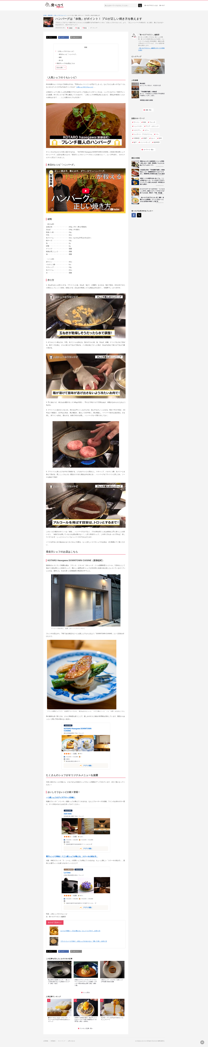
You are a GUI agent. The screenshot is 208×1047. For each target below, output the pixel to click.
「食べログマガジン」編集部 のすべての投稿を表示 (151, 49)
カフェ (147, 130)
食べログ (162, 5)
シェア (62, 37)
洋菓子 (145, 138)
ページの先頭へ (202, 1042)
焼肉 (144, 122)
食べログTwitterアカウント (139, 215)
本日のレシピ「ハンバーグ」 (68, 54)
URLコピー (76, 37)
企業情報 (45, 1041)
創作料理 (156, 142)
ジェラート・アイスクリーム (143, 134)
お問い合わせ (71, 1041)
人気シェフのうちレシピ (84, 87)
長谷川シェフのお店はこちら (66, 63)
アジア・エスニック (152, 126)
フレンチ (94, 28)
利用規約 (53, 1041)
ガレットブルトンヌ (75, 628)
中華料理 (136, 138)
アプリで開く (78, 765)
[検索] (140, 5)
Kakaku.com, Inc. (141, 1041)
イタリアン (137, 130)
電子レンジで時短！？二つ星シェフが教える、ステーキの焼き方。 (72, 856)
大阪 (78, 28)
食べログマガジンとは (151, 5)
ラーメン (136, 122)
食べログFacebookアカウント (134, 215)
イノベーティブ (145, 142)
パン (157, 134)
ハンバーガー (138, 126)
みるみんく (118, 711)
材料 (60, 57)
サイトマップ (61, 1041)
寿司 (160, 138)
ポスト (50, 37)
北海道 (70, 28)
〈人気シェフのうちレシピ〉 (66, 51)
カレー (153, 138)
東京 (85, 28)
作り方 (61, 60)
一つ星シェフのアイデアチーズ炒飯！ (61, 797)
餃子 (135, 142)
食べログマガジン (54, 5)
